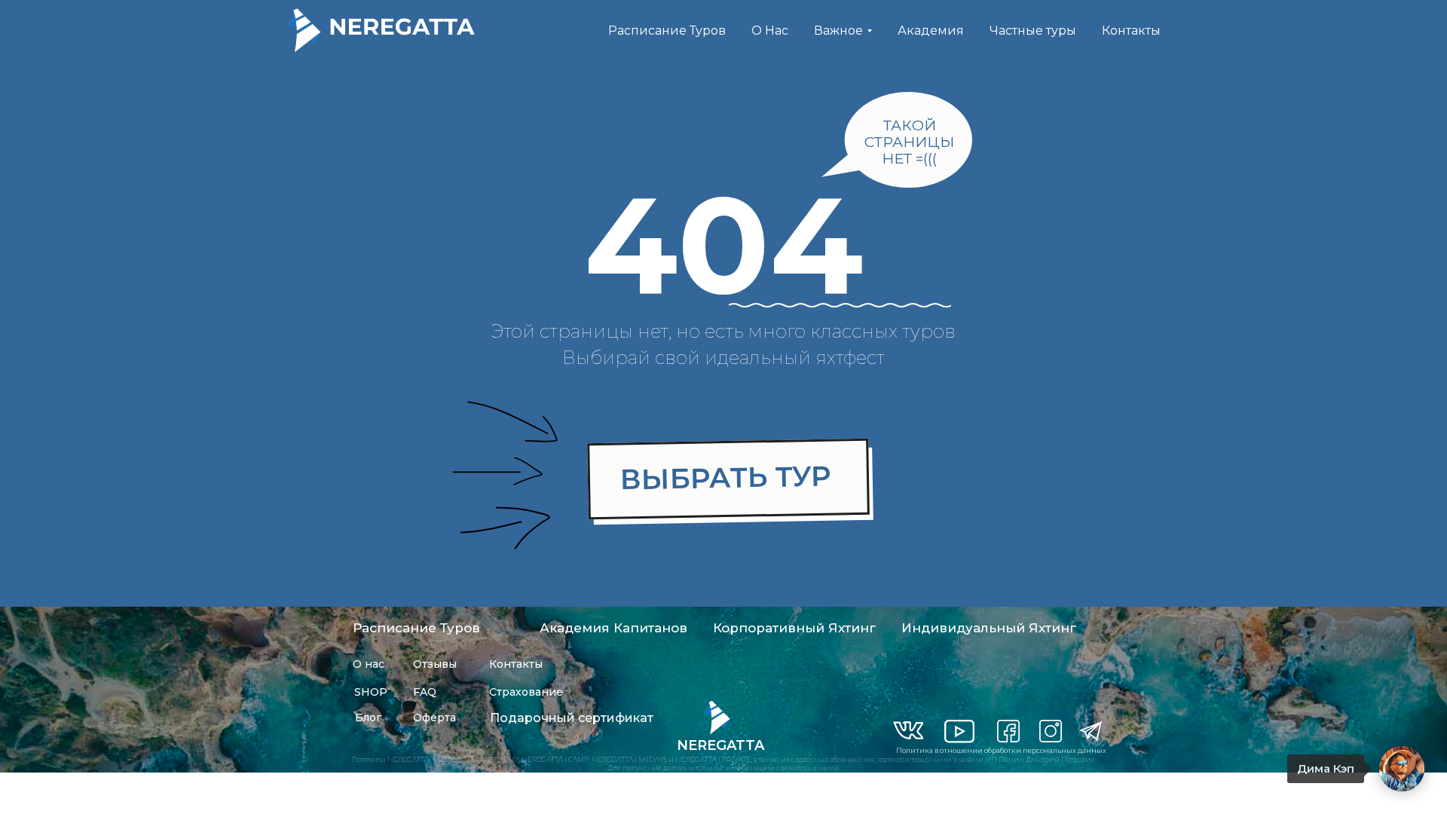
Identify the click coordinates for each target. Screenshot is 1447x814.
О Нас (769, 30)
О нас (368, 664)
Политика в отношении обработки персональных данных (1001, 750)
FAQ (424, 692)
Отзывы (435, 664)
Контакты (1131, 30)
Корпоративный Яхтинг (794, 627)
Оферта (434, 717)
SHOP (370, 692)
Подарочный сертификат (571, 718)
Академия (931, 30)
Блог (368, 717)
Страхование (526, 692)
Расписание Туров (667, 30)
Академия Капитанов (613, 627)
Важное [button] (838, 30)
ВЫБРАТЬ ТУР (726, 478)
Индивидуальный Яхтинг (988, 627)
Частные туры (1033, 30)
